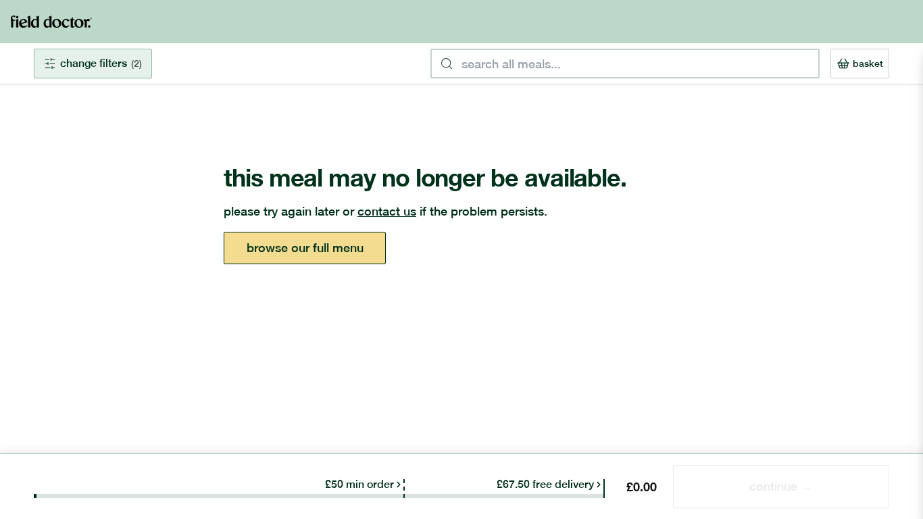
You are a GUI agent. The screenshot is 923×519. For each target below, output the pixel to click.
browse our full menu (305, 248)
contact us (386, 211)
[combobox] (625, 63)
